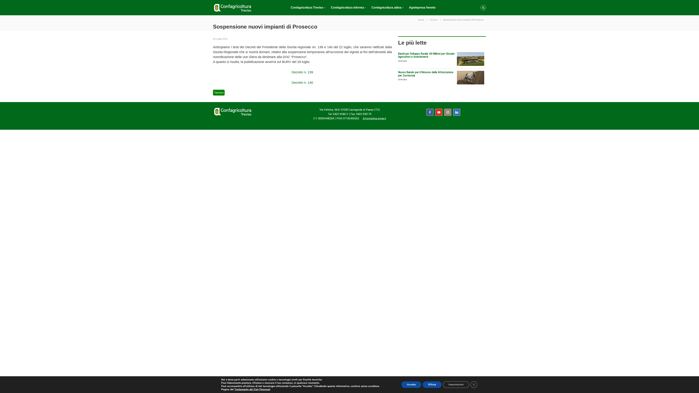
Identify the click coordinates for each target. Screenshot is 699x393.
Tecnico (433, 19)
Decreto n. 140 (302, 82)
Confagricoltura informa (347, 7)
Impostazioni (456, 384)
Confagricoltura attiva (386, 7)
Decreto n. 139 (302, 72)
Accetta (411, 384)
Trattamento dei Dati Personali (252, 389)
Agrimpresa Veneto (422, 7)
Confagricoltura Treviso (307, 7)
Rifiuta (432, 384)
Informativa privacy (374, 118)
